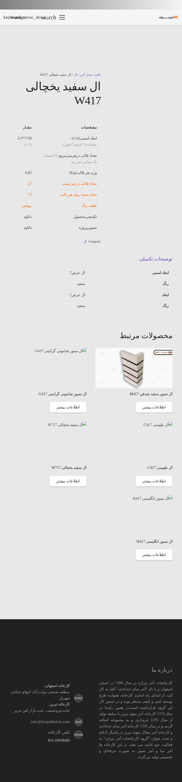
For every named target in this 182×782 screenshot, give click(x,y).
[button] (62, 17)
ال (75, 75)
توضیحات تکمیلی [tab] (156, 258)
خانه (98, 75)
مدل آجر (86, 75)
